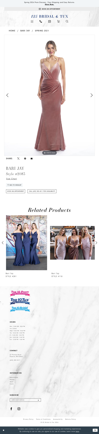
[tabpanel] (49, 95)
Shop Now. (49, 4)
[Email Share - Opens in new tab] (32, 158)
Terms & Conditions (43, 419)
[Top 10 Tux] (20, 301)
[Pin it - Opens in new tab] (25, 158)
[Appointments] (49, 21)
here (77, 431)
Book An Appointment (15, 191)
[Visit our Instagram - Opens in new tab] (19, 409)
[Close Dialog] (3, 430)
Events (12, 384)
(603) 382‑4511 (15, 360)
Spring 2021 (42, 30)
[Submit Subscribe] (38, 400)
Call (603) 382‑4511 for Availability (42, 191)
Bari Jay (25, 30)
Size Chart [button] (11, 179)
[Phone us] (40, 21)
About (11, 382)
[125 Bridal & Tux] (49, 16)
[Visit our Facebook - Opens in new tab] (11, 409)
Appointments (14, 377)
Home (12, 30)
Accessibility (58, 419)
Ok (95, 430)
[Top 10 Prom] (20, 293)
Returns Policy (70, 419)
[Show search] (67, 21)
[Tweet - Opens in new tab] (18, 158)
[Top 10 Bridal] (20, 309)
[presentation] (26, 242)
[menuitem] (32, 21)
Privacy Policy (28, 419)
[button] (32, 21)
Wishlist (12, 379)
